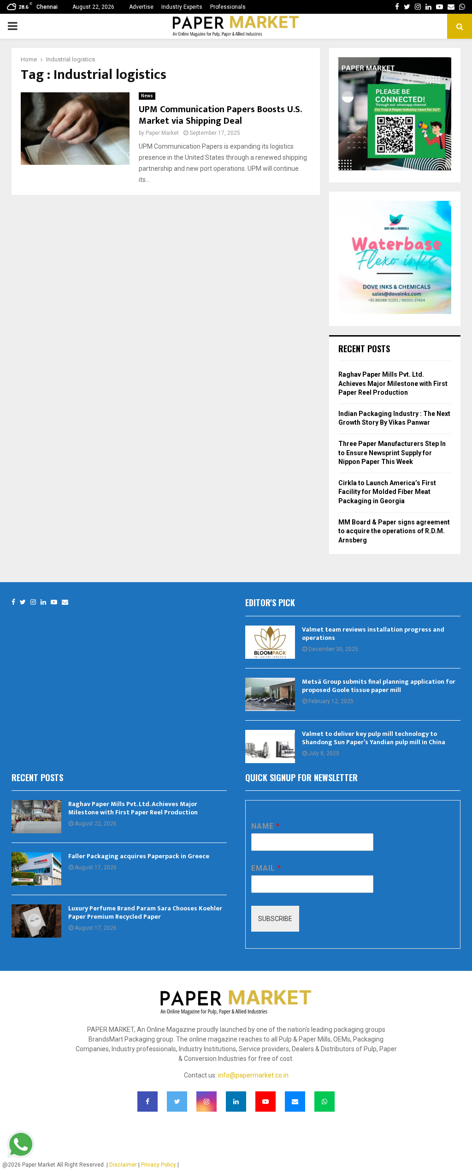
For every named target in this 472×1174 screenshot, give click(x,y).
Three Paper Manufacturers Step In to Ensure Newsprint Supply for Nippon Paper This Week (392, 452)
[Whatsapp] (324, 1101)
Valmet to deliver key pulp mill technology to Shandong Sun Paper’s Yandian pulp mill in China (373, 737)
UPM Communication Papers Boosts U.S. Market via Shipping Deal (220, 115)
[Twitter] (23, 602)
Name (265, 826)
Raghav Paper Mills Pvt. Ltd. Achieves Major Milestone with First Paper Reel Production (393, 383)
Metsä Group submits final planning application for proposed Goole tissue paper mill (378, 685)
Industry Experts (181, 7)
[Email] (65, 602)
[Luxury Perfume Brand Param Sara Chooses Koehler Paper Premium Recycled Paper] (36, 921)
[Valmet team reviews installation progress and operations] (270, 642)
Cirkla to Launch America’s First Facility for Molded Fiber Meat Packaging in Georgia (387, 492)
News (147, 95)
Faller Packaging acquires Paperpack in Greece (138, 856)
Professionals (228, 7)
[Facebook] (13, 602)
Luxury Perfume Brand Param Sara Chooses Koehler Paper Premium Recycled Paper (145, 912)
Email (266, 868)
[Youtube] (54, 602)
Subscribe (275, 918)
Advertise (141, 7)
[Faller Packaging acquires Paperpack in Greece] (36, 868)
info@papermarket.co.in (253, 1075)
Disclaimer (123, 1165)
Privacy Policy (158, 1165)
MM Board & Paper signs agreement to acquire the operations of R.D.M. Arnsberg (394, 531)
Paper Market (162, 133)
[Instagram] (33, 602)
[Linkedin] (43, 602)
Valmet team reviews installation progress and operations (373, 633)
